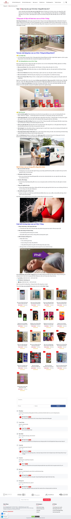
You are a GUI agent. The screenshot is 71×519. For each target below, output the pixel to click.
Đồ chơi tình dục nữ (16, 2)
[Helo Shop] (6, 2)
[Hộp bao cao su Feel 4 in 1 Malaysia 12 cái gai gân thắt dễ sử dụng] (48, 315)
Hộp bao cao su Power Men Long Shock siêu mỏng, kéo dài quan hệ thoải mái (35, 324)
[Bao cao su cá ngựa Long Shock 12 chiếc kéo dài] (22, 357)
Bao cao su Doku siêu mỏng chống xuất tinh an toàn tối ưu (61, 366)
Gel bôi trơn (41, 2)
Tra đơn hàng (47, 499)
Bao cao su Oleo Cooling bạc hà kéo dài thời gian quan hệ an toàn (35, 303)
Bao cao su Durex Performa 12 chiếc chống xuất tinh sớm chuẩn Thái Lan (22, 303)
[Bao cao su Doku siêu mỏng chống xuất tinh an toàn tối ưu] (61, 357)
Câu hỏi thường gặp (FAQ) (58, 510)
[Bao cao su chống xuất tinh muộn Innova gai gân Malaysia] (35, 336)
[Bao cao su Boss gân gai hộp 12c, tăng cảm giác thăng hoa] (22, 336)
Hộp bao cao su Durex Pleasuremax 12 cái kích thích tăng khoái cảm (61, 324)
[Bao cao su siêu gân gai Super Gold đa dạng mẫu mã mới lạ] (48, 336)
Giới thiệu (38, 510)
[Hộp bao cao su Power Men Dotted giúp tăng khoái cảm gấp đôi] (61, 336)
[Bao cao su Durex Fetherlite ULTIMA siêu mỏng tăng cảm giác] (35, 357)
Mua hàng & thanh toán (57, 508)
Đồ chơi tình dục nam (26, 2)
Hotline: (8, 511)
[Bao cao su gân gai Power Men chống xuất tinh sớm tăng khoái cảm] (48, 294)
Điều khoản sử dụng (40, 507)
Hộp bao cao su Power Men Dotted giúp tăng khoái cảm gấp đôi (61, 345)
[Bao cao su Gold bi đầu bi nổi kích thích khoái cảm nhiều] (61, 294)
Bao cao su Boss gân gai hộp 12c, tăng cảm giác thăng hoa (22, 345)
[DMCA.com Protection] (35, 516)
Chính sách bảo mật (40, 508)
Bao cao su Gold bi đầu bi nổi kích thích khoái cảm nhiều (62, 303)
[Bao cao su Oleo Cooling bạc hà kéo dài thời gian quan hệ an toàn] (35, 294)
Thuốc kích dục (58, 2)
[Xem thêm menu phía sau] (64, 2)
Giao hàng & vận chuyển (57, 507)
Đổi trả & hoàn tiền (56, 512)
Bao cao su (35, 2)
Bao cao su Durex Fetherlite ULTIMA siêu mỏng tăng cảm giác (35, 366)
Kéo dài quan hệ (49, 2)
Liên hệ (38, 512)
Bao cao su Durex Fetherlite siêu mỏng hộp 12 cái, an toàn (48, 366)
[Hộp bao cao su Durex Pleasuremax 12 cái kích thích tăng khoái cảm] (61, 315)
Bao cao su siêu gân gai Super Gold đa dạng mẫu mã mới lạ (48, 345)
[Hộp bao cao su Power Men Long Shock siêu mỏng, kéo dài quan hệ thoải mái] (35, 315)
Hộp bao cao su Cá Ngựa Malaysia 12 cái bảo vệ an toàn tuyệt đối (22, 324)
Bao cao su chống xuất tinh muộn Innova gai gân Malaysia (35, 345)
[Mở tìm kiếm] (66, 2)
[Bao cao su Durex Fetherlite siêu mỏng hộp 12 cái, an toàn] (48, 357)
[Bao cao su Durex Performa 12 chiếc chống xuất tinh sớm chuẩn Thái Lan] (22, 294)
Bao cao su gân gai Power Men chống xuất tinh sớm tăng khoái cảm (48, 303)
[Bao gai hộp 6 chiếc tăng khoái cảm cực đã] (22, 378)
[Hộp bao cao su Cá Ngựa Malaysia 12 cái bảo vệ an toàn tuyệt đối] (22, 315)
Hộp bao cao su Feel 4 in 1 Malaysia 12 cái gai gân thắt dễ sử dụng (49, 324)
